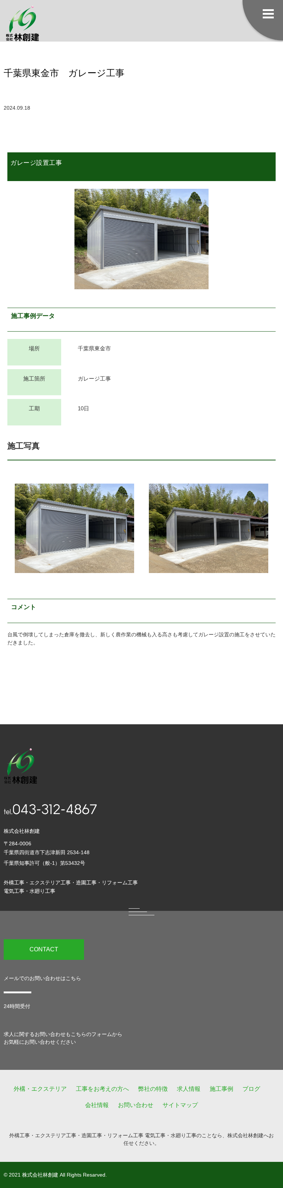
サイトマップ (180, 1105)
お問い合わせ (135, 1105)
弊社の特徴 (153, 1089)
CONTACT (43, 949)
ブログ (251, 1089)
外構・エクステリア (40, 1089)
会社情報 (97, 1105)
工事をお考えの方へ (102, 1089)
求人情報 (188, 1089)
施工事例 (221, 1089)
